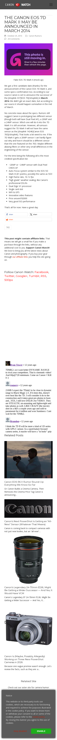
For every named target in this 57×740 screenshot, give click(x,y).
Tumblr (34, 276)
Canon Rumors (35, 35)
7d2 (8, 227)
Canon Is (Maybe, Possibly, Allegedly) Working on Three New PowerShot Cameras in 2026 (24, 659)
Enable (41, 731)
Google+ (21, 276)
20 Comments (14, 39)
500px (8, 280)
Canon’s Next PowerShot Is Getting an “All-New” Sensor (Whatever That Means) (28, 523)
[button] (51, 4)
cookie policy (38, 716)
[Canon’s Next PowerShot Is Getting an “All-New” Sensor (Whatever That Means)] (28, 508)
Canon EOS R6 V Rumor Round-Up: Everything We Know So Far (24, 483)
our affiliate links (20, 256)
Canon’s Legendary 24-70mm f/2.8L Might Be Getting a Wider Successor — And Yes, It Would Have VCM (28, 590)
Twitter (9, 276)
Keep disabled (20, 731)
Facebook (41, 272)
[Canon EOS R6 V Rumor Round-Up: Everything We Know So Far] (28, 459)
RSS (43, 276)
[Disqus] (28, 321)
